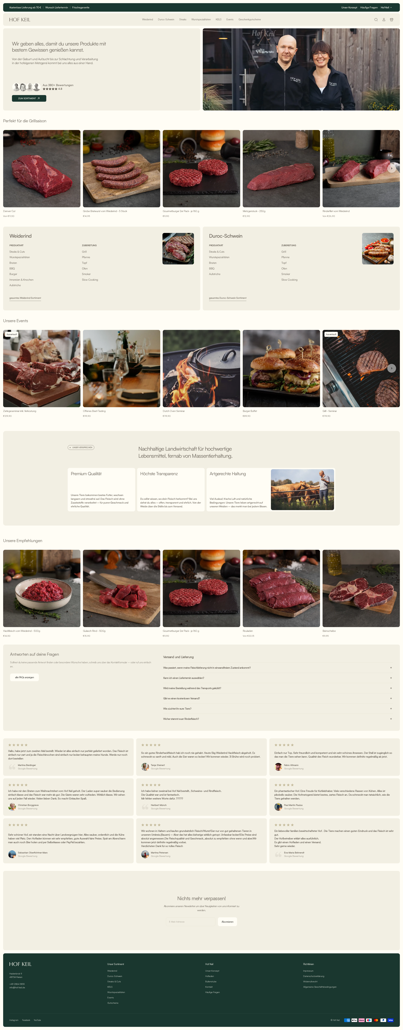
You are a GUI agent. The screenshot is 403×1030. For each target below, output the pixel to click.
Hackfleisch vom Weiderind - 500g (21, 630)
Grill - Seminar (330, 411)
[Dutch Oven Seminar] (201, 368)
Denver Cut (9, 211)
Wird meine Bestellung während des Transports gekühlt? (192, 688)
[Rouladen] (281, 588)
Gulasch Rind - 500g (94, 630)
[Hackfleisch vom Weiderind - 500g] (41, 588)
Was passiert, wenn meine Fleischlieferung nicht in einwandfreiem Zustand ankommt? (207, 667)
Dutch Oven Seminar (174, 411)
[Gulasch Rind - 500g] (121, 588)
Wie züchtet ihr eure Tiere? (177, 708)
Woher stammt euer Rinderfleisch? (181, 718)
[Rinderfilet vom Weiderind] (361, 168)
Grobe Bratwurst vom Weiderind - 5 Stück (105, 211)
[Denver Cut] (41, 168)
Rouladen (248, 630)
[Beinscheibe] (361, 588)
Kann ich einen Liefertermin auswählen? (183, 677)
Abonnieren (227, 921)
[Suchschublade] (376, 19)
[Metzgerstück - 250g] (281, 168)
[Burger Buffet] (281, 368)
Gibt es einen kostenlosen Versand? (181, 698)
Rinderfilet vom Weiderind (336, 211)
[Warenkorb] (391, 19)
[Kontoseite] (384, 19)
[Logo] (19, 19)
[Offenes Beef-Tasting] (121, 368)
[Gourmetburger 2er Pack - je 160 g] (201, 168)
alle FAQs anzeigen (24, 677)
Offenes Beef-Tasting (94, 411)
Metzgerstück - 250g (254, 211)
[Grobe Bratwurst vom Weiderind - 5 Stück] (121, 168)
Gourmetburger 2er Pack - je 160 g (181, 211)
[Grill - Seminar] (361, 368)
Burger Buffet (250, 411)
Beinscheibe (329, 630)
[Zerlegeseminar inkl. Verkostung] (41, 368)
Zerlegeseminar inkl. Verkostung (19, 411)
